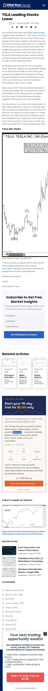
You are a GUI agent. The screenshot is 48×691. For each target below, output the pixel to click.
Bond (9, 599)
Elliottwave (13, 611)
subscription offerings (11, 268)
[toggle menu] (43, 6)
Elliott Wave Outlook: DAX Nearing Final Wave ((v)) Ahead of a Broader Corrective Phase (23, 532)
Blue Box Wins (14, 594)
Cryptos (11, 607)
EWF (22, 71)
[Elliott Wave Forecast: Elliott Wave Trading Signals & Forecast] (17, 5)
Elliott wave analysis (36, 32)
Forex (11, 620)
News (10, 629)
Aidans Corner (14, 590)
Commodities (14, 603)
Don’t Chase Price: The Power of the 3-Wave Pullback (29, 550)
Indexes (10, 624)
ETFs (9, 616)
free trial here (29, 271)
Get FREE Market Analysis (24, 334)
